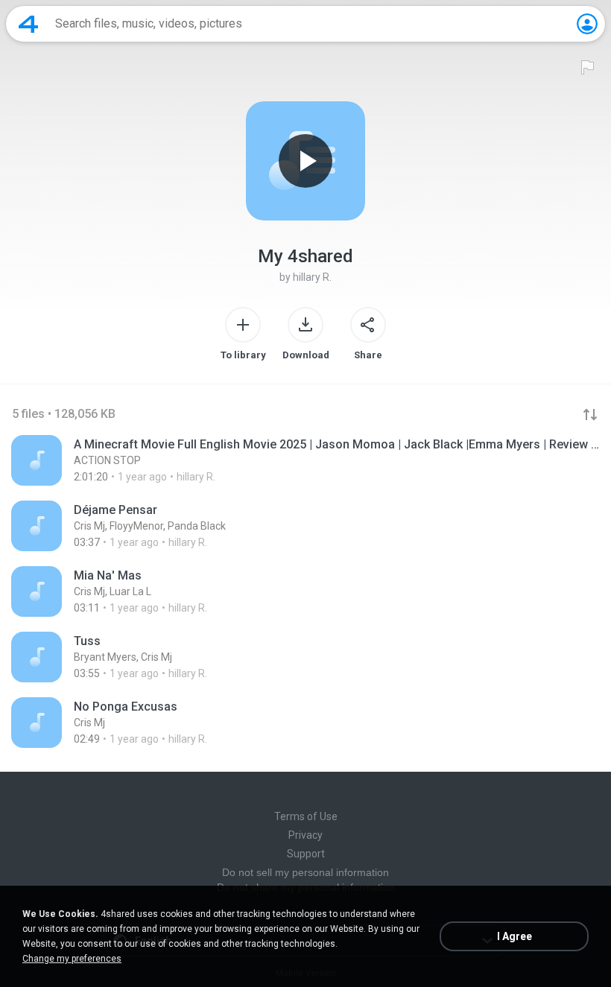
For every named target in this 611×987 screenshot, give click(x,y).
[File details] (305, 460)
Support (306, 854)
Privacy (305, 835)
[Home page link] (28, 23)
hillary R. (312, 277)
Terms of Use (306, 816)
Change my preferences (71, 958)
